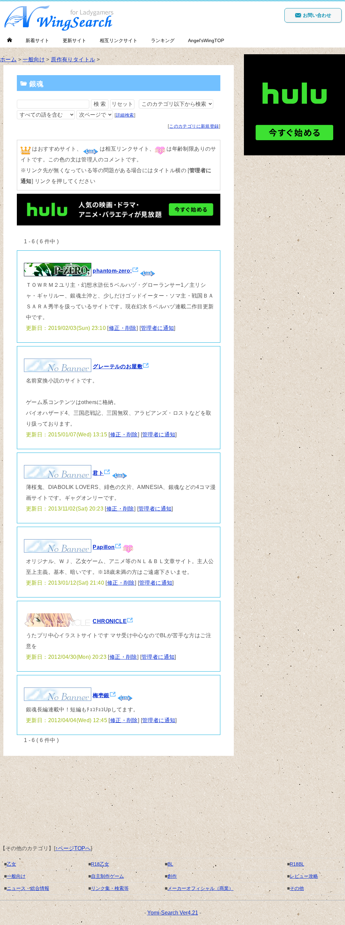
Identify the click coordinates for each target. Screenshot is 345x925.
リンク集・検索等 (110, 888)
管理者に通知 (157, 328)
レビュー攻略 (304, 876)
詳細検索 (125, 115)
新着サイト (37, 40)
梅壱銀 (101, 695)
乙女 (11, 864)
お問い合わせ (316, 15)
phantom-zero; (112, 271)
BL (170, 864)
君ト (98, 473)
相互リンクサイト (118, 40)
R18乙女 (100, 864)
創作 (172, 876)
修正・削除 (122, 328)
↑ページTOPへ (73, 848)
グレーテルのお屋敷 (118, 366)
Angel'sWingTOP (206, 40)
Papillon (104, 547)
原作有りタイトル (73, 59)
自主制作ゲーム (107, 876)
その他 (297, 888)
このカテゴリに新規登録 (194, 126)
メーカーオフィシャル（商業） (200, 888)
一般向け (34, 59)
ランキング (163, 40)
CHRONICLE (110, 621)
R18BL (297, 864)
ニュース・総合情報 (28, 888)
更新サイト (74, 40)
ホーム (8, 59)
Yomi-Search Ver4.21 (172, 913)
